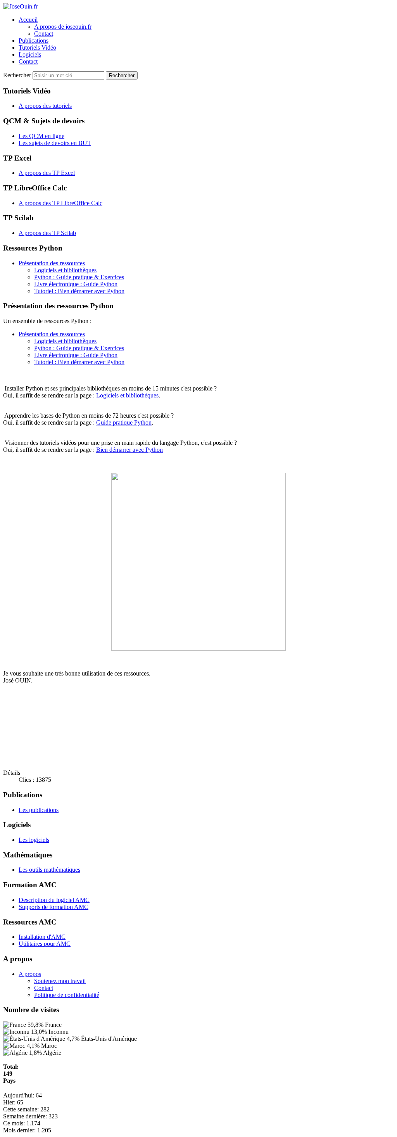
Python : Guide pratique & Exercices (79, 277)
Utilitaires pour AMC (45, 943)
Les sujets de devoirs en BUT (55, 143)
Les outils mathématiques (49, 869)
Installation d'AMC (42, 936)
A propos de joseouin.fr (62, 26)
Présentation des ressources (52, 263)
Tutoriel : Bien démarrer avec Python (79, 291)
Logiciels (30, 54)
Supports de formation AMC (53, 907)
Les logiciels (34, 839)
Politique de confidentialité (66, 995)
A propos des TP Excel (47, 172)
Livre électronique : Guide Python (75, 284)
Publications (33, 40)
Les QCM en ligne (41, 136)
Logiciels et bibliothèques (65, 270)
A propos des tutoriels (45, 105)
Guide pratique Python (124, 422)
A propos (30, 974)
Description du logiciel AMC (54, 900)
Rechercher (18, 75)
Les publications (39, 810)
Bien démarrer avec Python (129, 449)
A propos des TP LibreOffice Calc (60, 203)
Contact (43, 33)
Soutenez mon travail (60, 981)
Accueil (28, 19)
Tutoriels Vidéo (37, 47)
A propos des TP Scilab (47, 233)
